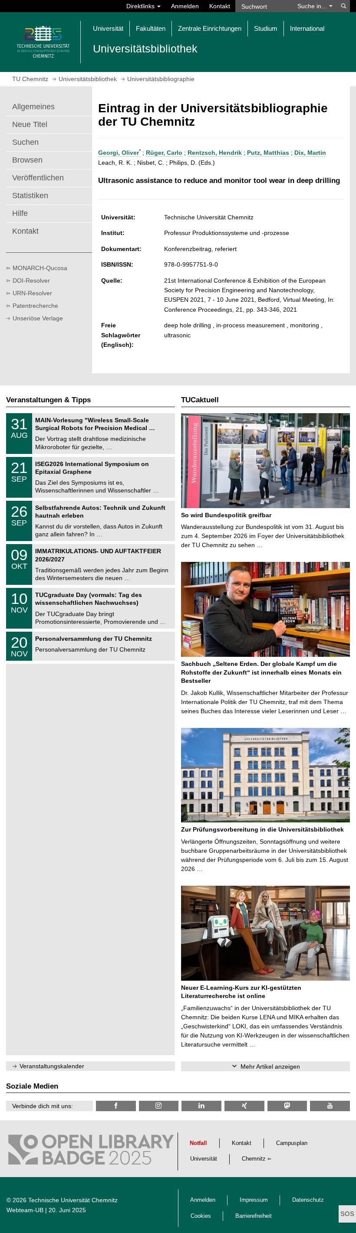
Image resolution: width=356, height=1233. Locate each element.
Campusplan (291, 1143)
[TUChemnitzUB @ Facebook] (116, 1106)
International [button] (307, 28)
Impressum (254, 1200)
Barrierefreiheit (253, 1216)
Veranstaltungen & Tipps (48, 400)
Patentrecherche (35, 305)
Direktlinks (141, 6)
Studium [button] (265, 28)
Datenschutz (308, 1200)
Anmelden (185, 6)
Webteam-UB (25, 1210)
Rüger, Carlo (164, 152)
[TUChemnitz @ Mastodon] (287, 1106)
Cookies (201, 1216)
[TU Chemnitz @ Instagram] (159, 1106)
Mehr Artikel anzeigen (270, 1066)
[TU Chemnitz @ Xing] (244, 1106)
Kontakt (219, 6)
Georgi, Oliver (119, 152)
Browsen (27, 160)
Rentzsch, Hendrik (215, 152)
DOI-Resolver (31, 280)
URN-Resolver (32, 293)
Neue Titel (29, 124)
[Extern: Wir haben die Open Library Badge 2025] (91, 1151)
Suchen (25, 142)
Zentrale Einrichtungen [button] (209, 28)
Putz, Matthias (268, 152)
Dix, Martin (310, 152)
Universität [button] (108, 28)
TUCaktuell (200, 400)
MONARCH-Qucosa (40, 267)
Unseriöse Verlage (38, 318)
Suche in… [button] (313, 6)
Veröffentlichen (38, 177)
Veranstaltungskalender (52, 1066)
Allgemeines (33, 106)
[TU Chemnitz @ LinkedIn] (201, 1106)
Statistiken (30, 195)
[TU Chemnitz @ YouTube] (330, 1106)
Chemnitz (254, 1159)
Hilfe (20, 213)
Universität (203, 1159)
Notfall (198, 1143)
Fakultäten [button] (150, 28)
